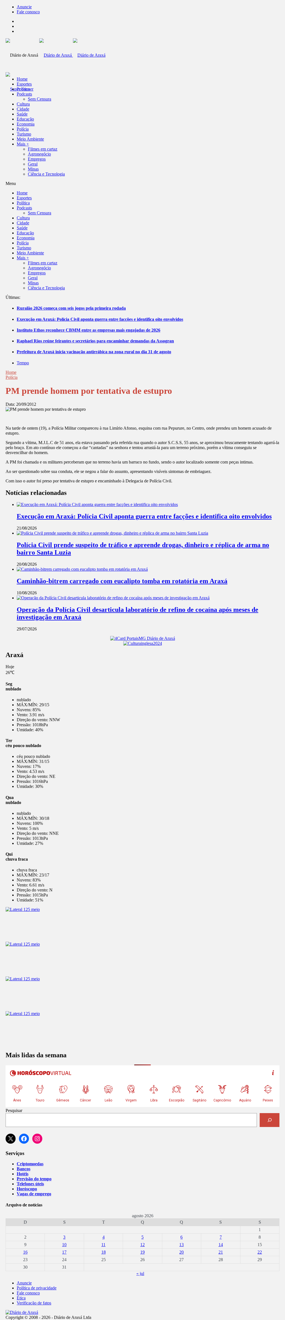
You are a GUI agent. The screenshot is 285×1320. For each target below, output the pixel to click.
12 (142, 1244)
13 (181, 1244)
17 (64, 1252)
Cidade (23, 109)
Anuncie (24, 6)
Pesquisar (14, 1110)
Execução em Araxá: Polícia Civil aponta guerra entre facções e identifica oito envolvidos (100, 319)
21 (220, 1252)
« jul (140, 1273)
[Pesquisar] (269, 1120)
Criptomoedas (30, 1163)
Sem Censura (39, 99)
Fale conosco (28, 11)
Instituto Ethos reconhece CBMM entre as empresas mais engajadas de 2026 (88, 330)
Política (23, 89)
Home (11, 372)
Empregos (37, 159)
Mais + (23, 144)
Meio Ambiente (30, 139)
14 (220, 1244)
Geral (33, 164)
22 (259, 1252)
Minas (33, 169)
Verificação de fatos (34, 1303)
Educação (25, 119)
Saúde (22, 114)
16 (25, 1252)
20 (181, 1252)
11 (103, 1244)
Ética (21, 1298)
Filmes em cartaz (42, 149)
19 (142, 1252)
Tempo (23, 362)
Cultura (23, 104)
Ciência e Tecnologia (46, 174)
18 (103, 1252)
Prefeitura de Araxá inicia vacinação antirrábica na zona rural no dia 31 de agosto (94, 351)
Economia (26, 124)
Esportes (24, 84)
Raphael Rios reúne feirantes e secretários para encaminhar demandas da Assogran (95, 341)
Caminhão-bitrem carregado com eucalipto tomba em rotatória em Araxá (122, 581)
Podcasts (24, 94)
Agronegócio (39, 154)
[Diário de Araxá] (72, 55)
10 (64, 1244)
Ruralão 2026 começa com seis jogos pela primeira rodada (71, 308)
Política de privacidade (36, 1288)
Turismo (24, 134)
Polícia (23, 129)
